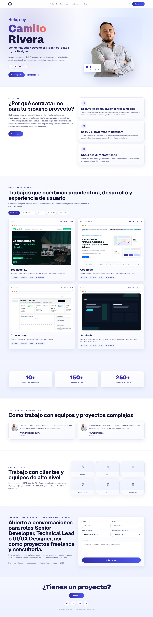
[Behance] (25, 67)
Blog (85, 4)
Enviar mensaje (111, 560)
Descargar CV (16, 75)
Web (42, 213)
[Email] (20, 67)
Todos (15, 213)
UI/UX (52, 213)
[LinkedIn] (15, 67)
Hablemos (138, 4)
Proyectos (64, 4)
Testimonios (75, 4)
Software (29, 213)
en (129, 4)
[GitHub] (10, 67)
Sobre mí (53, 4)
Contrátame (15, 134)
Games (64, 213)
